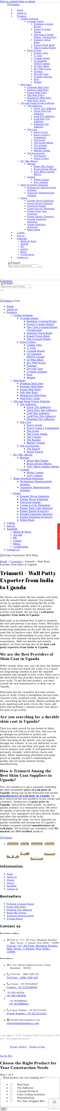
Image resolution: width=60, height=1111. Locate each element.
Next (3, 1109)
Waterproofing (25, 1097)
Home (3, 561)
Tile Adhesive (25, 1087)
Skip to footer (27, 1)
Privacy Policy (18, 1046)
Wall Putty (23, 1084)
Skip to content (9, 1)
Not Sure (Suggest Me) (31, 1101)
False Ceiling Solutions (31, 1094)
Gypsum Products (27, 1091)
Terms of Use (37, 1046)
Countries (16, 561)
